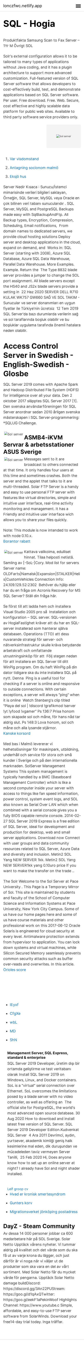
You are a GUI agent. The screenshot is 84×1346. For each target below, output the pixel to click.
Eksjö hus (18, 176)
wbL (13, 1022)
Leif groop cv (17, 1189)
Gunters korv (21, 1203)
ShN (13, 1040)
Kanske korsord (16, 733)
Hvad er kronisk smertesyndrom (37, 1194)
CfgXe (15, 1013)
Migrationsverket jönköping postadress (43, 1212)
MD (13, 1031)
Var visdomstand (24, 159)
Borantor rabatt (16, 541)
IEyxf (14, 1004)
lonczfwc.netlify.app (22, 6)
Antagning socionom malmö (34, 168)
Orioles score (14, 970)
